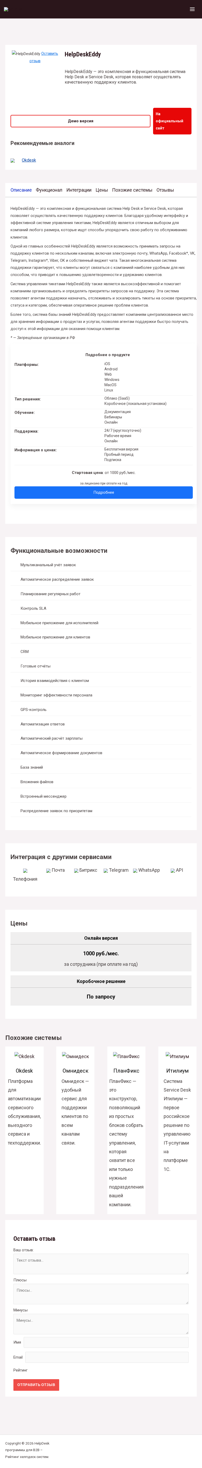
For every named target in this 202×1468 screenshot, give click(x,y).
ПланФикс (126, 1071)
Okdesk (29, 160)
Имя (17, 1342)
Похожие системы (132, 190)
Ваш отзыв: (23, 1250)
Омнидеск (75, 1071)
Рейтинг (20, 1370)
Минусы (20, 1310)
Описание (21, 190)
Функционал (49, 190)
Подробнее (103, 492)
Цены (101, 190)
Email (18, 1357)
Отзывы (165, 190)
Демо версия (80, 121)
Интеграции (79, 190)
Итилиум (177, 1071)
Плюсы (20, 1280)
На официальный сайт (169, 121)
